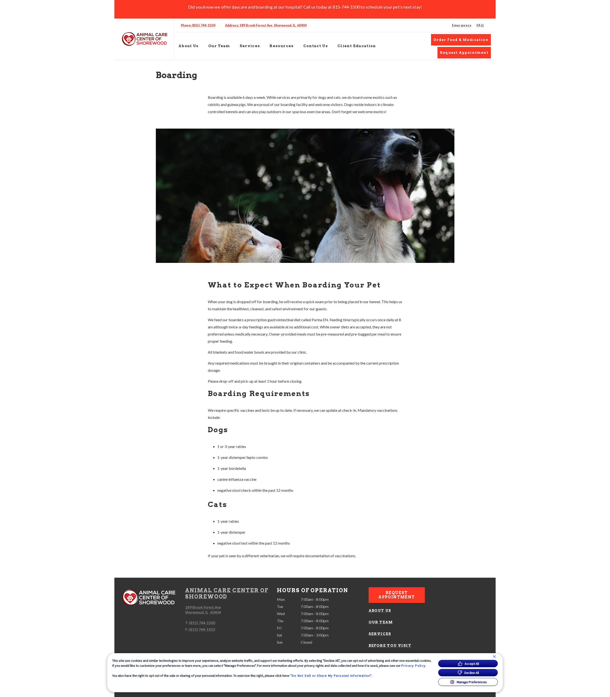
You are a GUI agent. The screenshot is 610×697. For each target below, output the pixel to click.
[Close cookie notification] (494, 656)
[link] (145, 39)
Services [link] (380, 634)
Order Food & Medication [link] (460, 40)
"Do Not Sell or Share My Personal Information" (331, 675)
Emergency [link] (462, 25)
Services (250, 46)
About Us (188, 46)
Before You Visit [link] (390, 645)
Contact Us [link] (315, 46)
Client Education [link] (356, 46)
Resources (281, 46)
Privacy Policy (413, 665)
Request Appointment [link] (464, 53)
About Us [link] (380, 610)
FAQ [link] (480, 25)
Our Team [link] (219, 46)
